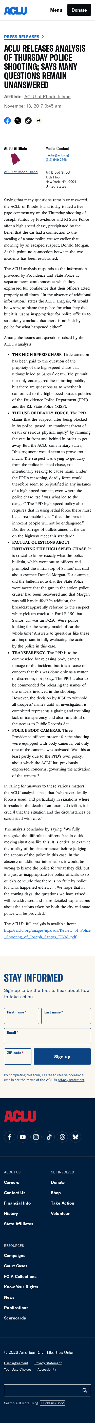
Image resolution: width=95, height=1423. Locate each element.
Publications (16, 1307)
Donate (79, 10)
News (9, 1297)
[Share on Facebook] (7, 122)
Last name (52, 1012)
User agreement (16, 1363)
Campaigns (14, 1255)
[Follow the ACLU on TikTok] (49, 1137)
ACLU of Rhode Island (47, 96)
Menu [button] (56, 10)
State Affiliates (18, 1223)
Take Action (62, 1203)
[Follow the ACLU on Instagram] (36, 1137)
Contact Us (14, 1192)
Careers (11, 1182)
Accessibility (46, 1369)
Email (11, 1032)
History (11, 1213)
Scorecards (15, 1317)
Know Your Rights (21, 1286)
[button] (28, 121)
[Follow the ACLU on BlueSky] (75, 1137)
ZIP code (14, 1053)
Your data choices (17, 1369)
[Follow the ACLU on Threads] (62, 1137)
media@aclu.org (57, 155)
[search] (85, 1390)
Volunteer (60, 1213)
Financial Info (17, 1203)
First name (15, 1012)
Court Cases (15, 1265)
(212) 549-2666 (56, 160)
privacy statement (71, 1080)
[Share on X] (17, 122)
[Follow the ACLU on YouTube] (22, 1137)
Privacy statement (48, 1363)
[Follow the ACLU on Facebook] (9, 1137)
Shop (56, 1192)
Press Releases (21, 36)
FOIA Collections (20, 1276)
